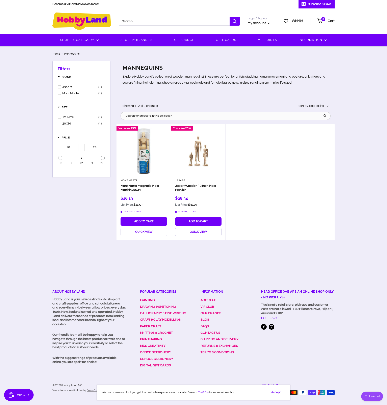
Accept (276, 392)
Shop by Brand (134, 40)
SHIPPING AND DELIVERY (219, 339)
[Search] (235, 21)
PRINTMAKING (151, 339)
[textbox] (68, 147)
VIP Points (267, 40)
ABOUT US (208, 300)
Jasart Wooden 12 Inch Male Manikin (195, 187)
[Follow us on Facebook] (264, 327)
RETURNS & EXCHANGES (219, 345)
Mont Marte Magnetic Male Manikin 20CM (140, 187)
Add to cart (143, 221)
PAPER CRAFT (150, 326)
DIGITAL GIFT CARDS (155, 365)
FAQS (205, 326)
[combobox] (174, 21)
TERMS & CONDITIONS (217, 352)
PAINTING (147, 300)
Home (56, 53)
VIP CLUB (207, 306)
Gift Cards (226, 40)
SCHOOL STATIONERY (156, 358)
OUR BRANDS (211, 313)
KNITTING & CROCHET (156, 332)
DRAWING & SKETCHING (158, 306)
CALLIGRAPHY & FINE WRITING (163, 313)
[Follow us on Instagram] (271, 327)
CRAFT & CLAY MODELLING (160, 319)
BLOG (205, 319)
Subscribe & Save (319, 4)
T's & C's (203, 392)
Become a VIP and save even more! (75, 4)
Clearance (184, 40)
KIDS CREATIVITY (152, 345)
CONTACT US (210, 332)
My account (257, 23)
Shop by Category (77, 40)
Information (310, 40)
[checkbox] (82, 87)
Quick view (143, 231)
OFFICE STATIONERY (155, 352)
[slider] (60, 158)
